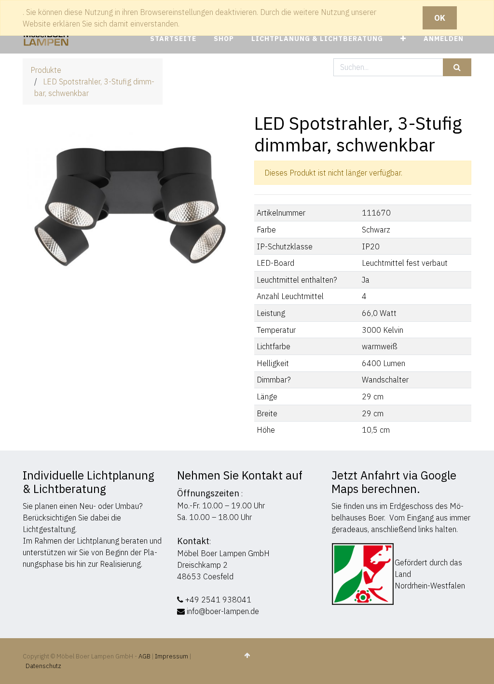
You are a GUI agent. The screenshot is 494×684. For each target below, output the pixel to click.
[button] (403, 38)
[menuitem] (173, 38)
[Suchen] (457, 67)
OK (439, 18)
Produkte (45, 70)
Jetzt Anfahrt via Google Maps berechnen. (393, 482)
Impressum (171, 656)
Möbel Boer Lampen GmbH (223, 553)
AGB (145, 656)
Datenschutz (43, 666)
